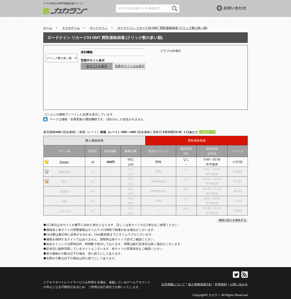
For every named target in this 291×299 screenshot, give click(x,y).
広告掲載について (173, 284)
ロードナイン (99, 28)
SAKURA (64, 171)
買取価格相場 (197, 140)
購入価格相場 (94, 140)
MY (64, 181)
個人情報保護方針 (200, 284)
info (64, 201)
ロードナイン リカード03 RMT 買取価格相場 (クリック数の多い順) (162, 28)
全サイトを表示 (96, 66)
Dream (64, 162)
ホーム (47, 28)
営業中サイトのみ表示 (130, 66)
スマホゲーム (71, 28)
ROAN (64, 191)
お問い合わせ (239, 284)
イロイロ (64, 210)
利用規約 (221, 284)
